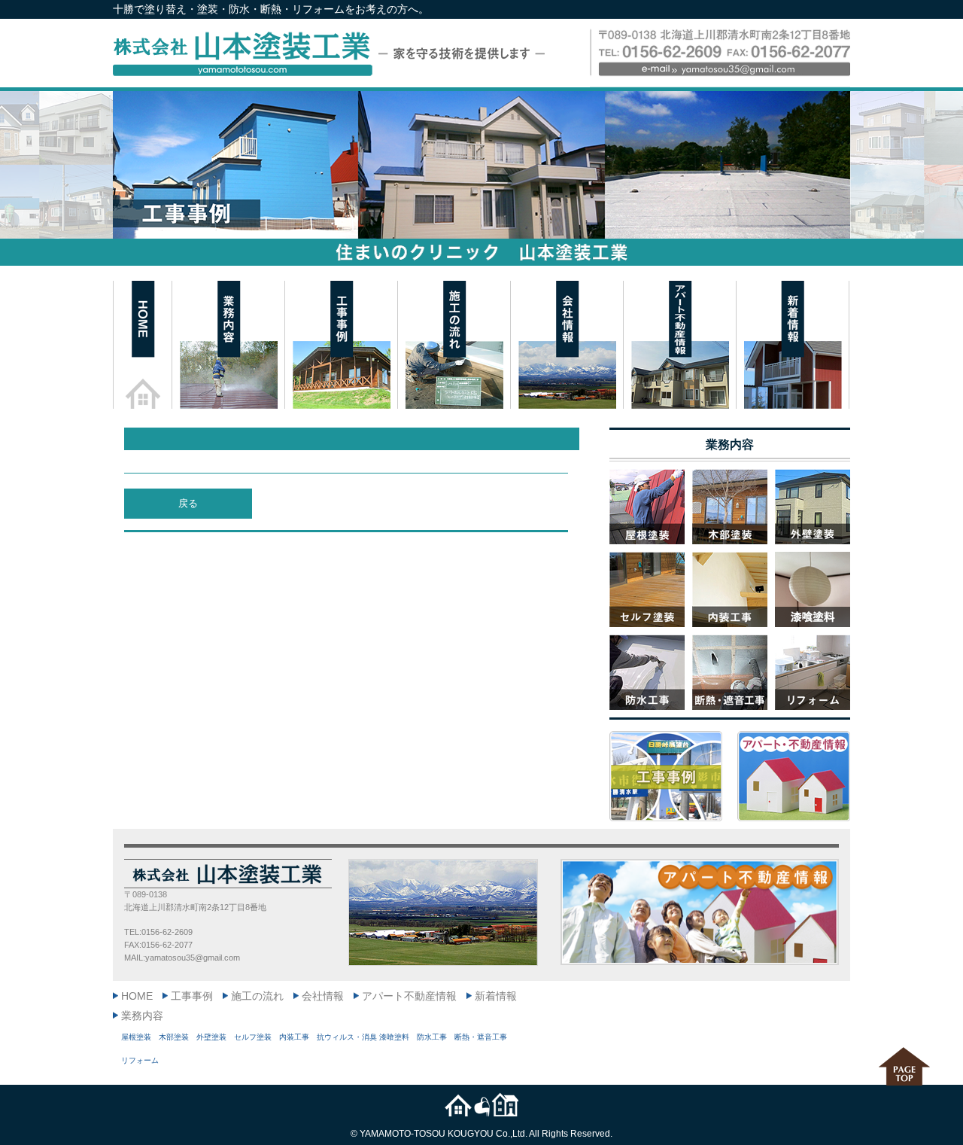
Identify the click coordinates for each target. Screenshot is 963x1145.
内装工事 (294, 1037)
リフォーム (140, 1060)
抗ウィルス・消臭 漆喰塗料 (363, 1037)
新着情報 (496, 996)
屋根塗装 (136, 1037)
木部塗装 (174, 1037)
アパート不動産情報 (409, 996)
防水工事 (432, 1037)
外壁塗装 (211, 1037)
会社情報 (323, 996)
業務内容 (142, 1015)
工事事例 (192, 996)
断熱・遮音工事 (480, 1037)
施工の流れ (257, 996)
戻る (188, 503)
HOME (137, 996)
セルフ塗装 (253, 1037)
